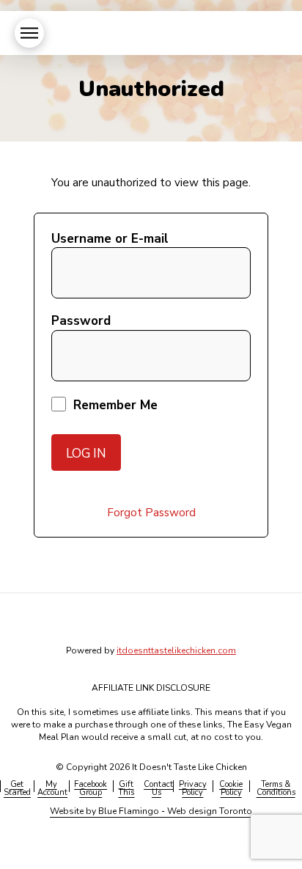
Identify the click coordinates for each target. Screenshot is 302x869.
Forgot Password (151, 512)
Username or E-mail (110, 238)
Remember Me (114, 405)
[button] (29, 33)
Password (81, 320)
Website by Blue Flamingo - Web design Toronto (151, 811)
